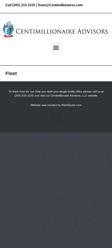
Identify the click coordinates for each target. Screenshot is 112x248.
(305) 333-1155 (23, 5)
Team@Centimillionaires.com (60, 5)
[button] (56, 47)
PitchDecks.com (71, 105)
